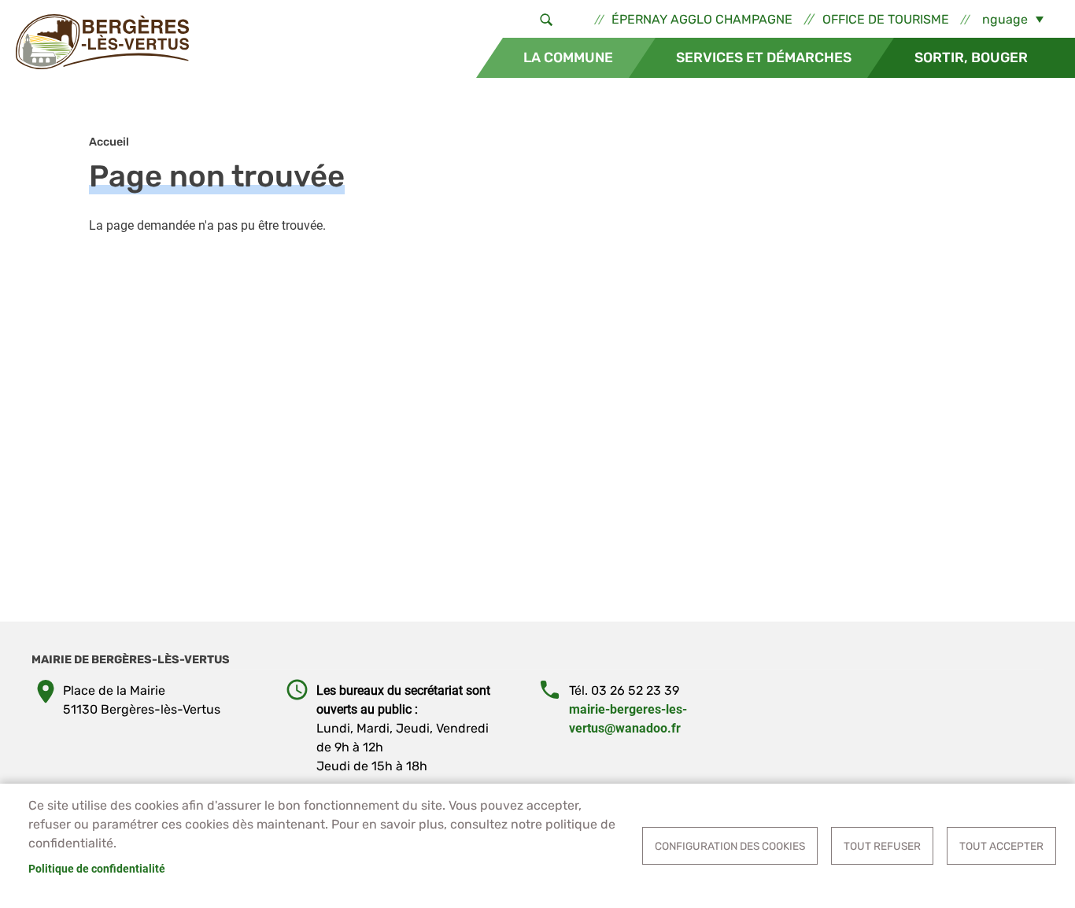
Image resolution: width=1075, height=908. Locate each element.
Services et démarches (764, 57)
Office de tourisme (885, 19)
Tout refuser (882, 846)
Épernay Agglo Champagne (701, 19)
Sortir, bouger (971, 57)
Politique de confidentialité (96, 868)
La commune (568, 57)
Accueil (109, 142)
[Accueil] (102, 41)
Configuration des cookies (730, 846)
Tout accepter (1001, 846)
